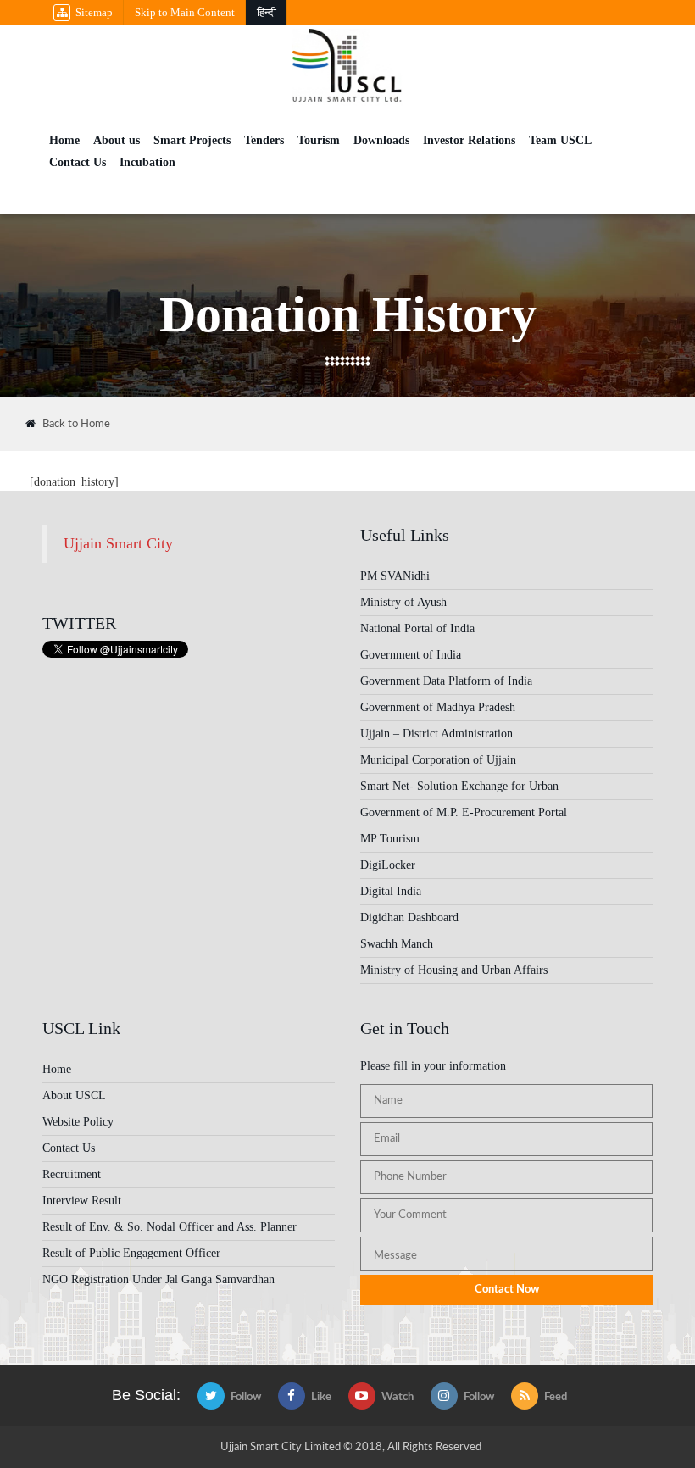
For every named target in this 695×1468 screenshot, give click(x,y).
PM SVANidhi (395, 576)
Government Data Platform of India (446, 681)
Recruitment (71, 1174)
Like (321, 1397)
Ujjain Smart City (118, 543)
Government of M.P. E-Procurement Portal (463, 812)
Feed (555, 1397)
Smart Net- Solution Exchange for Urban (459, 786)
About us (116, 141)
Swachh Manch (396, 943)
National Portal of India (417, 628)
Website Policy (78, 1121)
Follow (246, 1397)
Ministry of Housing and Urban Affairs (454, 970)
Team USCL (560, 141)
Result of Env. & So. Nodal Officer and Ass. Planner (169, 1227)
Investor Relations (469, 141)
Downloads (381, 141)
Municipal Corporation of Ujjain (438, 759)
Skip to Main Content (185, 12)
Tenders (264, 141)
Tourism (318, 141)
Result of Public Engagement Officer (131, 1253)
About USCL (74, 1095)
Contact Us (77, 163)
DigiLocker (387, 865)
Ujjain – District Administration (436, 733)
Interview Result (81, 1200)
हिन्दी (266, 12)
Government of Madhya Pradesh (437, 707)
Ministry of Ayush (403, 602)
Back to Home (76, 424)
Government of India (410, 654)
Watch (397, 1397)
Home (64, 141)
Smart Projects (192, 141)
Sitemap (94, 12)
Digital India (390, 891)
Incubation (147, 163)
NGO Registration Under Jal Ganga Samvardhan (158, 1279)
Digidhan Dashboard (409, 917)
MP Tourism (390, 838)
